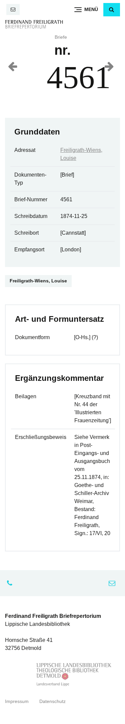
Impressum (17, 701)
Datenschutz (52, 701)
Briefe (61, 37)
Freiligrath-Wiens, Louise (38, 280)
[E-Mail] (13, 9)
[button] (111, 9)
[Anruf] (11, 583)
